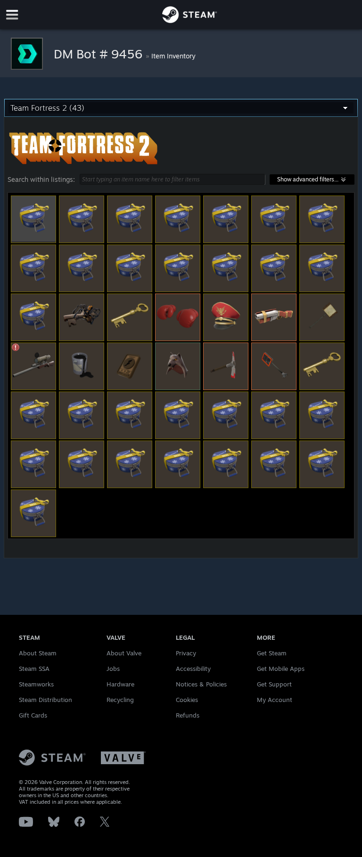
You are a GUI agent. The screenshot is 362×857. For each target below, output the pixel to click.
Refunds (187, 715)
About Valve (124, 653)
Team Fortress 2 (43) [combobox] (47, 108)
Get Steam (272, 653)
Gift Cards (33, 715)
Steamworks (36, 684)
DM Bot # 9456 (100, 53)
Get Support (274, 684)
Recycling (120, 699)
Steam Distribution (45, 699)
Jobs (113, 668)
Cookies (187, 699)
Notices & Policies (201, 684)
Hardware (120, 684)
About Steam (38, 653)
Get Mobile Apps (280, 668)
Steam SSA (34, 668)
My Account (274, 699)
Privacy (186, 653)
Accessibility (193, 668)
